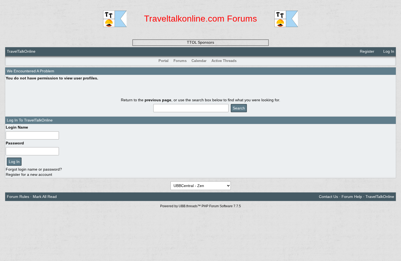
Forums (180, 61)
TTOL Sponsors (200, 42)
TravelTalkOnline (21, 51)
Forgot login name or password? (34, 169)
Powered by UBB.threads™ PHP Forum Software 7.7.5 (200, 206)
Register (366, 51)
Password (15, 143)
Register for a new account (29, 174)
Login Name (17, 127)
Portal (163, 61)
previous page (158, 100)
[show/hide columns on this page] (392, 61)
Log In (388, 51)
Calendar (199, 61)
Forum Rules (18, 196)
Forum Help (352, 196)
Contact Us (328, 196)
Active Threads (224, 61)
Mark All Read (45, 196)
